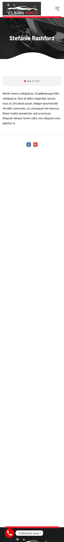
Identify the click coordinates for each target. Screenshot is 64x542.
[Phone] (9, 533)
